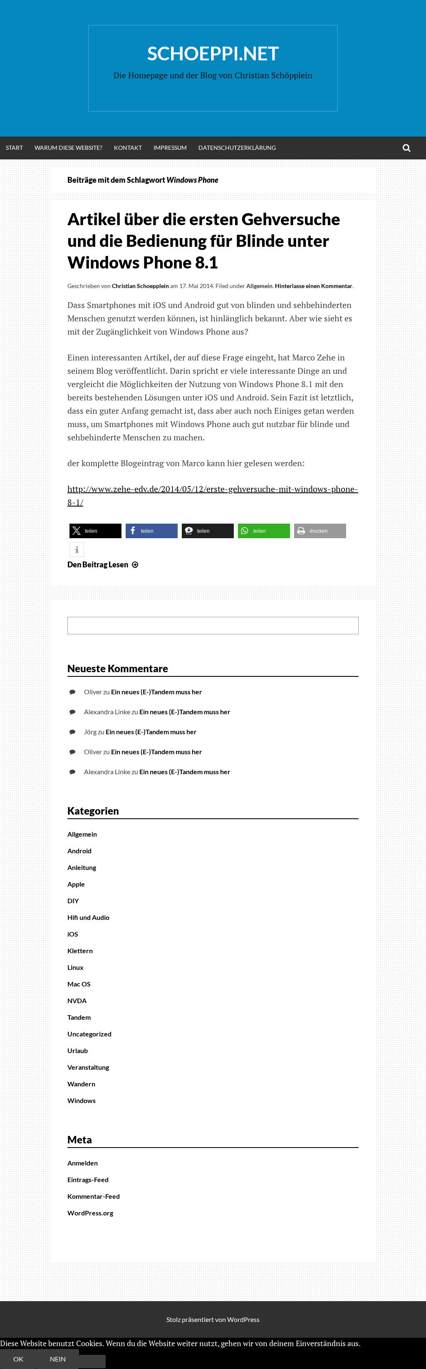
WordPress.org (90, 1213)
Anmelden (82, 1163)
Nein (58, 1359)
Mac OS (79, 984)
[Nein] (92, 1361)
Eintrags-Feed (88, 1179)
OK (18, 1359)
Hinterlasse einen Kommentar (313, 285)
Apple (76, 884)
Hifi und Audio (88, 917)
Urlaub (77, 1050)
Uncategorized (89, 1034)
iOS (72, 934)
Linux (75, 967)
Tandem (79, 1017)
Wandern (81, 1084)
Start (14, 147)
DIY (73, 900)
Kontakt (128, 147)
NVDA (77, 1000)
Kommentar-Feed (93, 1196)
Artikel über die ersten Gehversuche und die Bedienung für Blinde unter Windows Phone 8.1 (203, 240)
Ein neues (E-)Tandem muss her (156, 692)
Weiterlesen (381, 1343)
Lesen (103, 564)
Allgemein (259, 285)
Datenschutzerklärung (237, 147)
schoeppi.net (213, 53)
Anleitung (81, 867)
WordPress (243, 1319)
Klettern (80, 950)
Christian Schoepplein (140, 285)
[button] (95, 531)
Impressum (170, 147)
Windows (81, 1100)
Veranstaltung (88, 1067)
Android (79, 851)
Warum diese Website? (68, 147)
